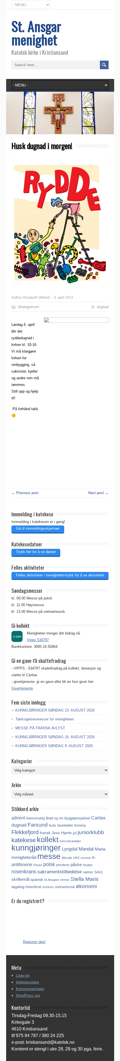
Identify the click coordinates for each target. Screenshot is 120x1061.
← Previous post (25, 493)
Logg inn (23, 975)
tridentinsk (33, 887)
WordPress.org (28, 995)
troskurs (48, 887)
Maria (100, 849)
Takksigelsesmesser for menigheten (44, 719)
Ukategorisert (28, 307)
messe (49, 856)
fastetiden (65, 825)
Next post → (98, 493)
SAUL (98, 872)
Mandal (86, 849)
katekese (23, 840)
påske (76, 864)
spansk (36, 879)
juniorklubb (91, 832)
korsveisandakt (70, 841)
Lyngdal (70, 849)
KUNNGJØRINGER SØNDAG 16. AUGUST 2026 (55, 737)
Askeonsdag (35, 818)
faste (52, 825)
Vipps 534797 (38, 640)
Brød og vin (54, 818)
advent (18, 817)
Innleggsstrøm (27, 982)
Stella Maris (85, 879)
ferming (80, 825)
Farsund (38, 825)
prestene (62, 865)
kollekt (48, 840)
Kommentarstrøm (30, 989)
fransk (45, 833)
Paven (37, 865)
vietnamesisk (65, 887)
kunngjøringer (36, 847)
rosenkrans (23, 871)
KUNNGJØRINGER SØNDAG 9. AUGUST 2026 (54, 746)
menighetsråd (23, 857)
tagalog (18, 886)
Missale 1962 (71, 857)
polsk (49, 864)
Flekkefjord (25, 832)
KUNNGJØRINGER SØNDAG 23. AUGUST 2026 (55, 710)
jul (75, 833)
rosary (87, 865)
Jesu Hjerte (62, 833)
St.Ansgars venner (56, 879)
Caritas (98, 817)
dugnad (103, 307)
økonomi (86, 886)
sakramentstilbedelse (59, 871)
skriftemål (20, 879)
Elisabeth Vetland (36, 297)
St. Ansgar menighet (36, 32)
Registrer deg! (34, 942)
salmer (88, 872)
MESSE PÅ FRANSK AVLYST (40, 728)
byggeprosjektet (77, 818)
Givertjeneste (22, 688)
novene (86, 857)
